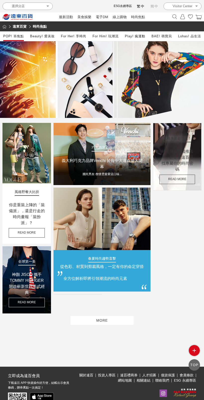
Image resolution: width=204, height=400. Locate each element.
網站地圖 (125, 380)
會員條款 (187, 375)
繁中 (141, 6)
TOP (194, 365)
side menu (194, 350)
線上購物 (120, 17)
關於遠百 (86, 375)
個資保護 (168, 375)
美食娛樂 (84, 17)
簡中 (154, 6)
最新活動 (66, 17)
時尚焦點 (138, 17)
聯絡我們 (162, 380)
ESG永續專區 (123, 6)
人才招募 (149, 375)
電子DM (102, 17)
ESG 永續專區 (185, 380)
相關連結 (144, 380)
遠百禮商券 (129, 375)
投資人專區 (106, 375)
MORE (102, 320)
